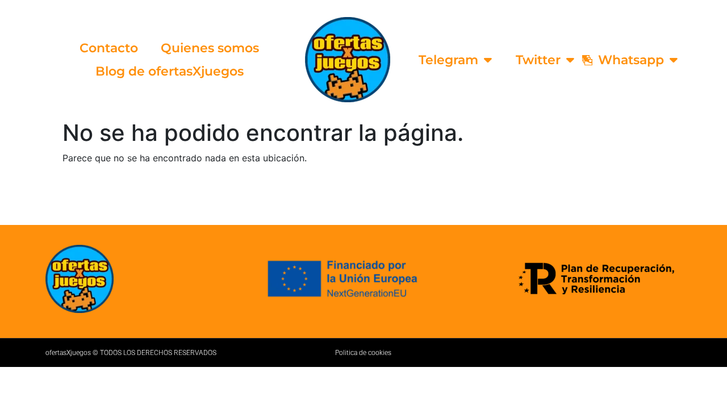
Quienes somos (210, 48)
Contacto (109, 48)
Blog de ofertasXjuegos (169, 71)
